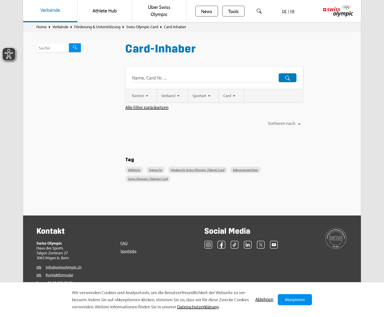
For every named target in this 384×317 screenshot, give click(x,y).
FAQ (123, 243)
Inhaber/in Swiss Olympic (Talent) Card (197, 170)
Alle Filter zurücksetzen (146, 107)
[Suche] (259, 11)
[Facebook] (221, 245)
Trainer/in (155, 170)
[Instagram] (208, 245)
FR (292, 11)
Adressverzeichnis (245, 170)
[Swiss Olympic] (338, 11)
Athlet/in (134, 170)
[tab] (141, 95)
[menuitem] (50, 11)
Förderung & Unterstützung (97, 26)
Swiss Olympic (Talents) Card (148, 179)
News (206, 11)
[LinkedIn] (248, 245)
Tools (233, 11)
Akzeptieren (295, 299)
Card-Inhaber (175, 26)
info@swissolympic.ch (64, 267)
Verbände (60, 26)
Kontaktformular (59, 274)
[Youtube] (274, 245)
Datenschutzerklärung (198, 306)
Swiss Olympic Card (142, 26)
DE (284, 11)
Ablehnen (264, 299)
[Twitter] (261, 245)
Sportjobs (128, 251)
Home (41, 26)
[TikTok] (234, 245)
